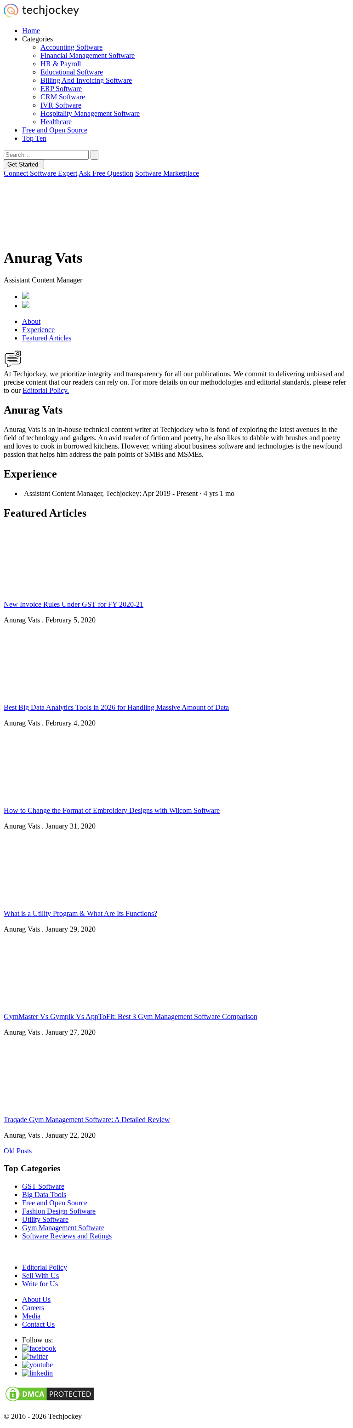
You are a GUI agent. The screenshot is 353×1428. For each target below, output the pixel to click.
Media (31, 1316)
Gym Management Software (63, 1228)
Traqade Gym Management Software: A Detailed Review (87, 1119)
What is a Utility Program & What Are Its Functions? (80, 913)
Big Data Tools (44, 1194)
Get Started (23, 164)
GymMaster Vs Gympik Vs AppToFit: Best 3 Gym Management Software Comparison (130, 1016)
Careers (33, 1308)
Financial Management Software (87, 55)
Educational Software (71, 72)
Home (31, 31)
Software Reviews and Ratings (67, 1236)
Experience (38, 330)
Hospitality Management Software (90, 113)
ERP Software (61, 88)
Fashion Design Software (59, 1211)
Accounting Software (71, 47)
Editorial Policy (44, 1267)
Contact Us (38, 1324)
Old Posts (18, 1151)
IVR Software (60, 105)
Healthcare (56, 122)
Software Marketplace (167, 173)
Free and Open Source (54, 130)
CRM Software (62, 97)
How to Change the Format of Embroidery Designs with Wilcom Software (112, 810)
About (31, 321)
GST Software (43, 1186)
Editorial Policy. (46, 390)
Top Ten (34, 138)
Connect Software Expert (40, 173)
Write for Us (40, 1284)
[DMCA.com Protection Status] (50, 1401)
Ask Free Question (106, 173)
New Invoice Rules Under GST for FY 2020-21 (73, 604)
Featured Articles (46, 338)
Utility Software (45, 1219)
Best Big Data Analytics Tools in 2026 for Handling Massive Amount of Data (116, 707)
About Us (36, 1299)
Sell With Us (40, 1275)
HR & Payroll (60, 64)
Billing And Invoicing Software (86, 80)
